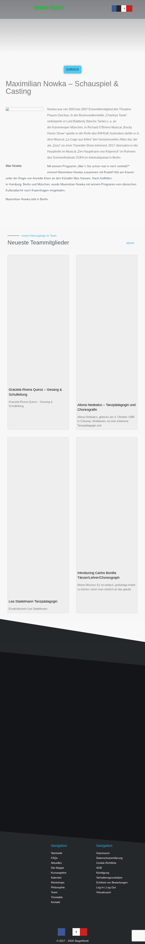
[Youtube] (129, 8)
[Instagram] (119, 8)
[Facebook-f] (115, 8)
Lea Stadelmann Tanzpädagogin (33, 601)
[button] (100, 8)
